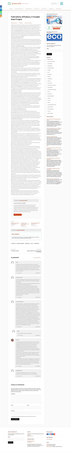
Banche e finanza (50, 59)
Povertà (49, 100)
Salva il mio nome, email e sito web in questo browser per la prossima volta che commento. (24, 416)
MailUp (48, 444)
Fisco (48, 72)
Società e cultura (50, 106)
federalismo (27, 243)
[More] (1, 16)
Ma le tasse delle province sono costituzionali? (54, 128)
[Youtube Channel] (54, 434)
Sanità (49, 102)
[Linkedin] (1, 10)
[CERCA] (61, 3)
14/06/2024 (20, 335)
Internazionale (50, 87)
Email (28, 405)
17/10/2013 (19, 297)
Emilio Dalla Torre (49, 446)
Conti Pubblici (50, 63)
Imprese (49, 80)
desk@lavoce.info (30, 435)
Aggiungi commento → (37, 257)
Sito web (12, 410)
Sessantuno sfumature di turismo (52, 136)
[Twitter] (1, 8)
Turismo (49, 111)
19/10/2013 (19, 366)
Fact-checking (44, 8)
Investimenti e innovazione (52, 89)
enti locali (13, 243)
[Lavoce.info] (15, 3)
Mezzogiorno (50, 93)
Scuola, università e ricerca (52, 104)
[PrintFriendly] (1, 14)
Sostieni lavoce (58, 8)
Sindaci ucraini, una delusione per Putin (53, 178)
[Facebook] (1, 6)
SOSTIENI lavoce (18, 214)
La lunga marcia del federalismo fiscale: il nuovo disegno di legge (25, 224)
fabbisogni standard (20, 243)
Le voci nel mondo (49, 439)
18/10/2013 (19, 326)
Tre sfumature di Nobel (15, 250)
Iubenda (48, 445)
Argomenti (11, 8)
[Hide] (0, 17)
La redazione (51, 8)
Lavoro (49, 91)
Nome (12, 405)
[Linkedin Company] (52, 434)
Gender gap (49, 74)
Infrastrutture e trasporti (52, 85)
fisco (32, 243)
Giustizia (49, 76)
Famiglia (49, 70)
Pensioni (49, 98)
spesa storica (36, 243)
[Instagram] (51, 434)
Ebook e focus (36, 8)
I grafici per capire (28, 8)
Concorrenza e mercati (51, 61)
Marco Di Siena (15, 234)
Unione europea (50, 113)
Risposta (38, 297)
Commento (13, 393)
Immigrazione (50, 78)
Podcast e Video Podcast (19, 8)
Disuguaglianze (50, 65)
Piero (17, 262)
